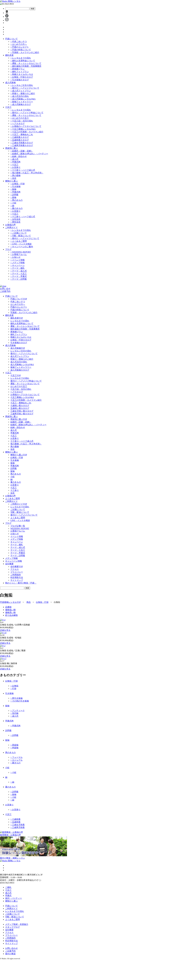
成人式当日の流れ (19, 96)
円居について (11, 39)
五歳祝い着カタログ (19, 408)
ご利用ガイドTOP (18, 504)
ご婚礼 (8, 887)
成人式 (14, 159)
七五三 (8, 107)
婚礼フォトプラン (19, 71)
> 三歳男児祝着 (17, 827)
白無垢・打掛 (17, 184)
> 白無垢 (14, 686)
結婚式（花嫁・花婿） (21, 151)
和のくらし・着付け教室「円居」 (20, 583)
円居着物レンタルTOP (10, 602)
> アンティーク (17, 710)
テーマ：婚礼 (17, 268)
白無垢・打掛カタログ (21, 77)
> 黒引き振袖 (16, 698)
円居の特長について (20, 50)
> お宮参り (15, 809)
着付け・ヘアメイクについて (24, 88)
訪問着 (14, 195)
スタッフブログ (12, 927)
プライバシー (16, 572)
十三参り (14, 490)
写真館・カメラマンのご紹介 (24, 52)
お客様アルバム (18, 254)
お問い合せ (5, 288)
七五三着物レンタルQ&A (23, 129)
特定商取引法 (16, 577)
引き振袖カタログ (19, 80)
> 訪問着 (14, 735)
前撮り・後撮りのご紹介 (22, 93)
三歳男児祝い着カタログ (21, 414)
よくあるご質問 (18, 241)
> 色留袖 (14, 748)
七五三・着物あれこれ (21, 134)
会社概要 (9, 930)
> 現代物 (14, 713)
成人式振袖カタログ (20, 104)
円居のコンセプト (19, 47)
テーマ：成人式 (18, 271)
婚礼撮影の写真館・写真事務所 (25, 66)
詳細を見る (5, 630)
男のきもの (16, 200)
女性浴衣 (15, 219)
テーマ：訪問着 (18, 279)
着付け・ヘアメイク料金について (26, 112)
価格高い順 (10, 612)
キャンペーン (17, 265)
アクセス (14, 569)
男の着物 (15, 175)
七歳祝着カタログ (19, 137)
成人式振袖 (10, 82)
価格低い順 (10, 610)
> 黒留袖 (14, 745)
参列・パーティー (13, 898)
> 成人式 (14, 716)
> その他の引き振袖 (19, 701)
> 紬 (12, 782)
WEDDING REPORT (20, 252)
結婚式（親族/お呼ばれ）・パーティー (29, 154)
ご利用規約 (15, 575)
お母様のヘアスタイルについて (25, 126)
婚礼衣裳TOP (16, 318)
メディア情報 (17, 263)
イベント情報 (17, 260)
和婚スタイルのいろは (21, 74)
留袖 (13, 197)
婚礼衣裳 (9, 55)
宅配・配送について (20, 236)
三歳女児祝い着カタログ (21, 411)
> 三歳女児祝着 (17, 825)
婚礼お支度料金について (22, 61)
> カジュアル (16, 760)
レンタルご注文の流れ (21, 85)
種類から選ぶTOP (18, 455)
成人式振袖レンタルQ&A (23, 99)
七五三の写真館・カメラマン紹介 (26, 132)
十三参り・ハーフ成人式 (22, 170)
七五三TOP (15, 375)
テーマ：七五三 (18, 273)
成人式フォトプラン (20, 91)
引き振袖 (15, 186)
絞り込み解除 (11, 615)
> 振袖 (13, 794)
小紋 (13, 203)
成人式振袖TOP (17, 348)
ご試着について (18, 233)
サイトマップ (16, 580)
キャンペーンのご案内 (21, 247)
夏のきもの (16, 208)
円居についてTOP (18, 299)
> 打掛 (13, 688)
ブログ (8, 249)
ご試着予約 (5, 291)
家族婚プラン (17, 69)
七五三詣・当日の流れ (21, 121)
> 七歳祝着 (15, 819)
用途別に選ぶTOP (18, 419)
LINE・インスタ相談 (21, 244)
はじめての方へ (18, 44)
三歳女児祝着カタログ (21, 143)
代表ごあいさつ (18, 41)
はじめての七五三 (19, 118)
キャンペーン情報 (13, 561)
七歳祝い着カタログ (19, 405)
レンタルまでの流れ (20, 58)
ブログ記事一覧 (17, 526)
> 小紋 (13, 772)
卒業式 (8, 895)
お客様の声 (10, 225)
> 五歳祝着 (15, 822)
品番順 (8, 607)
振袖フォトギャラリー (21, 102)
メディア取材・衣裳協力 (16, 924)
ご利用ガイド (11, 227)
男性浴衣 (15, 222)
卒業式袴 (15, 162)
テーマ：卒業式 (18, 276)
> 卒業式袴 (15, 726)
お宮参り (15, 167)
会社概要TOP (16, 566)
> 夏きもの (15, 763)
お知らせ (15, 257)
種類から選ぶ (11, 181)
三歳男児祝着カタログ (21, 145)
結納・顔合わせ (18, 156)
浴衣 (13, 178)
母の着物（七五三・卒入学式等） (26, 173)
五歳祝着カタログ (19, 140)
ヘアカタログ (17, 123)
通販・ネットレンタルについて (25, 63)
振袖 (13, 189)
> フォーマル (16, 757)
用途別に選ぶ (11, 148)
